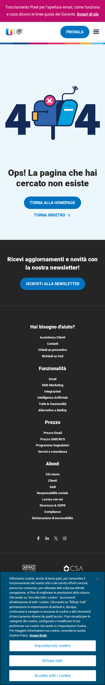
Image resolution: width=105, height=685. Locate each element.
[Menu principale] (94, 32)
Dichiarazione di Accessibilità (52, 518)
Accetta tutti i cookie (52, 675)
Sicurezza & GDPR (52, 505)
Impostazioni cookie (52, 645)
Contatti (52, 344)
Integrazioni (52, 391)
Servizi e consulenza (52, 451)
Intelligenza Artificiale (52, 397)
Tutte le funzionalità (52, 404)
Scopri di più (88, 14)
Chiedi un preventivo (52, 350)
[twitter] (56, 538)
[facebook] (38, 538)
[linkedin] (47, 538)
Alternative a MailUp (52, 410)
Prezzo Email (52, 433)
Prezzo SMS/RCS (52, 439)
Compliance (52, 512)
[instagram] (65, 538)
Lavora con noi (52, 499)
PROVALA (75, 32)
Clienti (52, 480)
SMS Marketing (52, 385)
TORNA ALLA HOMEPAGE (52, 202)
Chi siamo (53, 474)
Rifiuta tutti (52, 660)
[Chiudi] (97, 579)
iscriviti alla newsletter (52, 284)
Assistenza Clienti (52, 337)
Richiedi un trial (52, 356)
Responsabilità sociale (52, 493)
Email (52, 379)
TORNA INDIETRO (49, 215)
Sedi (53, 487)
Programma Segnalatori (52, 445)
